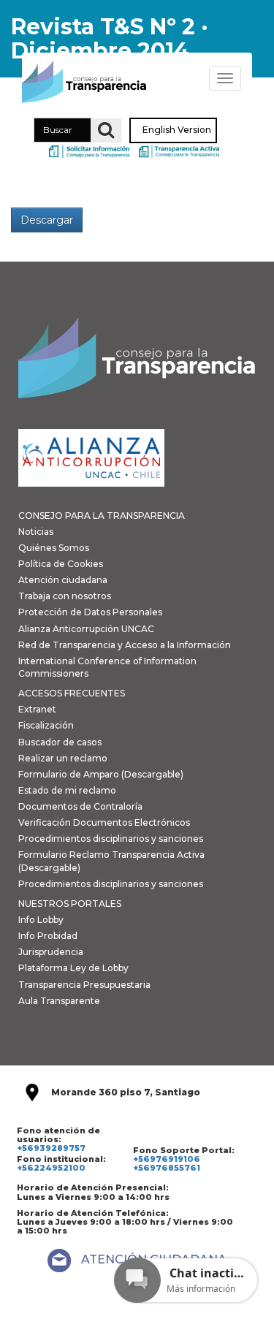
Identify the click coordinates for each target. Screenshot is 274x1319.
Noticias (35, 531)
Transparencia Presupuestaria (84, 984)
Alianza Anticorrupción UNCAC (86, 628)
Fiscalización (46, 725)
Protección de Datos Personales (90, 612)
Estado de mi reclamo (67, 790)
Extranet (37, 709)
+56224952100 (51, 1168)
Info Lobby (41, 919)
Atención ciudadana (62, 579)
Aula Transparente (59, 1000)
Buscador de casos (60, 742)
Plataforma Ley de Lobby (73, 967)
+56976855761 (166, 1168)
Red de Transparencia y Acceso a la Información (124, 644)
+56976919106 (166, 1159)
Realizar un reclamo (62, 758)
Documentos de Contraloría (80, 806)
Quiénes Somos (53, 547)
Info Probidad (47, 935)
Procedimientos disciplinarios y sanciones (110, 838)
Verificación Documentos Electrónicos (104, 822)
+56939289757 (51, 1148)
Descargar (46, 220)
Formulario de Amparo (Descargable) (100, 774)
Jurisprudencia (50, 951)
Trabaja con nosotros (64, 595)
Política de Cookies (60, 563)
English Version (176, 130)
